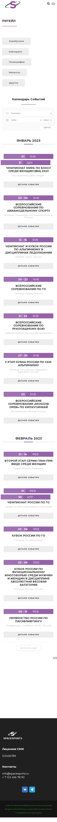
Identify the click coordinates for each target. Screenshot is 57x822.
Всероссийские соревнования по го (28, 287)
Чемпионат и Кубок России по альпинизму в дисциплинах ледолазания (28, 249)
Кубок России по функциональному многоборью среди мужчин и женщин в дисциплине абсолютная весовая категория (28, 577)
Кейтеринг (15, 51)
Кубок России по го (28, 535)
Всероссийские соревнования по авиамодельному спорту (28, 207)
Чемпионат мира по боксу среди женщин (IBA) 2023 (28, 169)
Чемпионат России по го (28, 502)
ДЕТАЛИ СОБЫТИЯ (28, 184)
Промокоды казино (33, 813)
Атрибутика (16, 41)
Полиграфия (17, 62)
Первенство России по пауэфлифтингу (28, 619)
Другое (13, 82)
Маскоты (14, 72)
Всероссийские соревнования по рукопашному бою (28, 325)
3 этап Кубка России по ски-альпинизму (28, 363)
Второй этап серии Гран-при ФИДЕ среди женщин (28, 462)
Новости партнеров (14, 805)
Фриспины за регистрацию (38, 805)
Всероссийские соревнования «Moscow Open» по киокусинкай (28, 404)
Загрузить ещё (28, 648)
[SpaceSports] (12, 5)
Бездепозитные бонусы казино (19, 809)
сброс (47, 127)
